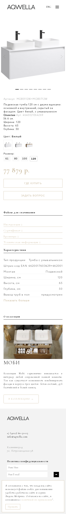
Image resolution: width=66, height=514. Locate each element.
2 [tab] (21, 89)
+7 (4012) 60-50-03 (17, 433)
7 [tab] (44, 89)
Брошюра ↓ (11, 236)
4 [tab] (31, 89)
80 (16, 158)
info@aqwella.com (17, 436)
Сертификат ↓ (13, 230)
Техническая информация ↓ (22, 242)
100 (24, 158)
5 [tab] (35, 89)
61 (7, 158)
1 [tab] (17, 89)
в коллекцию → (21, 398)
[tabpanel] (33, 55)
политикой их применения (36, 499)
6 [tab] (40, 89)
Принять (13, 506)
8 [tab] (49, 89)
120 (33, 158)
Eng (48, 6)
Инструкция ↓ (13, 224)
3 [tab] (26, 89)
